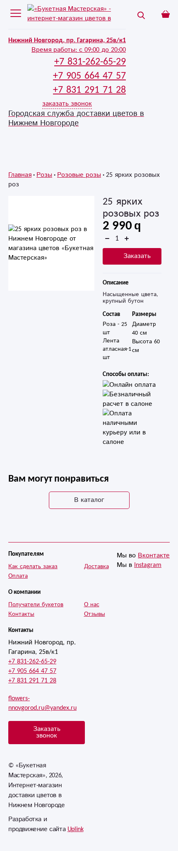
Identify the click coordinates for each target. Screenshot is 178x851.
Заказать (137, 256)
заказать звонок (67, 103)
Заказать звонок (46, 732)
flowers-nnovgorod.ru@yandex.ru (42, 703)
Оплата (18, 576)
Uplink (75, 829)
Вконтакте (154, 555)
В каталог (89, 500)
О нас (91, 604)
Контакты (21, 614)
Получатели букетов (35, 604)
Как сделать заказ (33, 566)
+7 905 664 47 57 (32, 671)
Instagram (147, 565)
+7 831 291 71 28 (32, 680)
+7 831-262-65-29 (32, 661)
